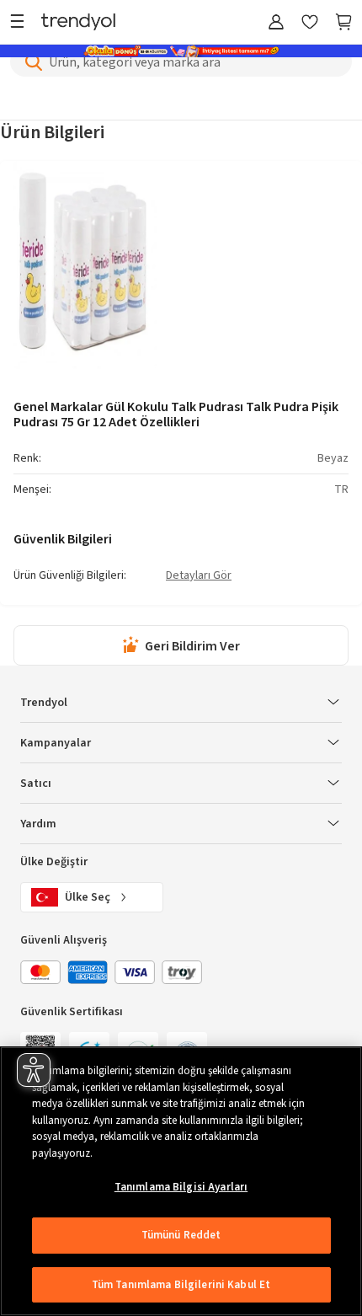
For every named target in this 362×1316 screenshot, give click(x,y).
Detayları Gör (199, 576)
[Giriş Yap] (276, 23)
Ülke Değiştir (54, 861)
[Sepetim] (343, 23)
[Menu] (21, 23)
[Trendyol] (78, 23)
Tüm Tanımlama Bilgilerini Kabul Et (181, 1284)
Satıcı (35, 783)
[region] (181, 1181)
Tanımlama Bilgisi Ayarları (181, 1187)
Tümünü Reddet (181, 1235)
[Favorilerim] (309, 23)
